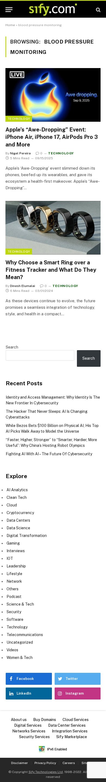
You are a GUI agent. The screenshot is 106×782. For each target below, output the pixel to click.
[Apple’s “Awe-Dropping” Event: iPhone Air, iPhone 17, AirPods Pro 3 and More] (53, 95)
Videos (12, 650)
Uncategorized (20, 642)
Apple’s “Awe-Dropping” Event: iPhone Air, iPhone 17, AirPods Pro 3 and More (51, 137)
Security (14, 612)
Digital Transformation (27, 535)
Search (12, 347)
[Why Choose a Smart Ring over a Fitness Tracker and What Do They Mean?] (53, 228)
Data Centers (18, 520)
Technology (19, 118)
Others (12, 589)
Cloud (12, 505)
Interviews (16, 551)
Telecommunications (25, 635)
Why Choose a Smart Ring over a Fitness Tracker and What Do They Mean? (50, 269)
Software (15, 619)
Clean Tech (17, 497)
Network (14, 581)
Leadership (16, 566)
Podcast (14, 596)
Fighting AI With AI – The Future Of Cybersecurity (49, 454)
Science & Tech (20, 604)
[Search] (98, 10)
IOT (10, 558)
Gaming (13, 543)
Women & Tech (20, 657)
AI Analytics (17, 490)
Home (10, 25)
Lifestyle (14, 574)
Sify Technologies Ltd (46, 772)
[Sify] (53, 10)
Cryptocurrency (20, 513)
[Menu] (9, 10)
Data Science (18, 528)
